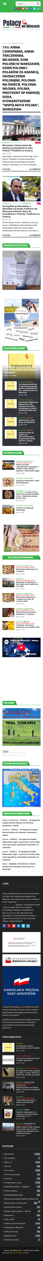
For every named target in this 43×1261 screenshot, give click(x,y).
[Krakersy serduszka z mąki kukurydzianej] (8, 482)
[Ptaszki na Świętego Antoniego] (8, 509)
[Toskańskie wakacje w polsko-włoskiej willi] (8, 1100)
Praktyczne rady (21, 1085)
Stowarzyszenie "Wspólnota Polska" (20, 103)
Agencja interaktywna (16, 1253)
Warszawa (11, 109)
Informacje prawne (29, 1082)
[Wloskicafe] (21, 718)
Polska (23, 88)
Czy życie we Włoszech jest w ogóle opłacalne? (27, 1059)
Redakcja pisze (26, 203)
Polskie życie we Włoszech (23, 463)
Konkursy (27, 1110)
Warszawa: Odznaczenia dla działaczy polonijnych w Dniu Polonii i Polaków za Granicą (17, 148)
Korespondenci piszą (16, 142)
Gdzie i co (27, 622)
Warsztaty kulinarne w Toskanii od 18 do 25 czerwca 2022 (26, 599)
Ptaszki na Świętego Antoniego (25, 509)
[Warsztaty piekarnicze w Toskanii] (8, 569)
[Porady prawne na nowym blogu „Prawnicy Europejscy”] (8, 1086)
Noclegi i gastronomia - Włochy (25, 567)
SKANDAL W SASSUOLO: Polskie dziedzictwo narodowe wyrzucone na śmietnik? (18, 866)
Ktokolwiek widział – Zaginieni (16, 1186)
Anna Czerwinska (12, 49)
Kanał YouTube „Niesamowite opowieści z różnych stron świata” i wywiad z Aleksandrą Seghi (27, 467)
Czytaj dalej (6, 169)
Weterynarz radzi (11, 1240)
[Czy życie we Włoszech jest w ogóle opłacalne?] (8, 1059)
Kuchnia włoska (28, 461)
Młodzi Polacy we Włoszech (15, 1203)
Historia (7, 1166)
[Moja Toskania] (21, 745)
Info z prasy (9, 1170)
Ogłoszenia (29, 382)
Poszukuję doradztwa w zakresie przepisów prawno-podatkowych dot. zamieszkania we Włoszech (28, 388)
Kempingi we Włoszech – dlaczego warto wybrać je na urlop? (27, 584)
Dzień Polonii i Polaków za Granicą (20, 70)
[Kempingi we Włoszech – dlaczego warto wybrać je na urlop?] (8, 582)
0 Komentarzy (36, 169)
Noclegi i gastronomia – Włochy (17, 1211)
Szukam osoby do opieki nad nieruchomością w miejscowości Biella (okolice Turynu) (27, 436)
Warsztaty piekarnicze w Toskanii (27, 570)
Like (38, 143)
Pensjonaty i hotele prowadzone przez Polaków (28, 1047)
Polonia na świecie (19, 82)
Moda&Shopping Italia (13, 1195)
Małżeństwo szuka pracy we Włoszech (27, 421)
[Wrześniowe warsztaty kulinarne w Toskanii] (8, 612)
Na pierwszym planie (31, 492)
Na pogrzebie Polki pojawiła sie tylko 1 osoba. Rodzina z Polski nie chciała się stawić (28, 1072)
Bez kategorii (9, 1158)
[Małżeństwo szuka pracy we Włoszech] (11, 421)
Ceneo (5, 751)
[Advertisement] (20, 681)
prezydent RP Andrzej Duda (21, 94)
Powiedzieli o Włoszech (13, 1227)
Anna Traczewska (18, 53)
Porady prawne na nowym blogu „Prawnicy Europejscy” (28, 1088)
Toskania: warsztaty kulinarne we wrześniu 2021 (28, 626)
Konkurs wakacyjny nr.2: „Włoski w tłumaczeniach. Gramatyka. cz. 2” (27, 1114)
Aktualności (5, 142)
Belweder (10, 59)
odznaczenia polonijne (13, 78)
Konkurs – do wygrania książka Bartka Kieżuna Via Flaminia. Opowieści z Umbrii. (21, 823)
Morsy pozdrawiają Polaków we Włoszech (21, 1199)
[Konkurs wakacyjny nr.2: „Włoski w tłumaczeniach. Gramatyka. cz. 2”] (8, 1113)
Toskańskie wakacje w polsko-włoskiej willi (26, 1101)
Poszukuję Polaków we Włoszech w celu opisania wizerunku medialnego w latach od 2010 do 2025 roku (28, 406)
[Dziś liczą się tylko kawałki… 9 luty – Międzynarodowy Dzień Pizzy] (8, 494)
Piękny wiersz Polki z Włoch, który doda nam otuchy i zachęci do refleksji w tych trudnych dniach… (28, 1130)
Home (4, 43)
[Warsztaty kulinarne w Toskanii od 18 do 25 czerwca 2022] (8, 597)
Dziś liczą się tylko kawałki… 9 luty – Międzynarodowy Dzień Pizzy (28, 496)
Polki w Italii (9, 1219)
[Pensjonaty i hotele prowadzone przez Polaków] (8, 1047)
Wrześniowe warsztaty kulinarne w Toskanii (26, 613)
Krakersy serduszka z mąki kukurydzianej (27, 481)
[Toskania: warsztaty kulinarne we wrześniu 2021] (8, 625)
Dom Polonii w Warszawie (20, 61)
